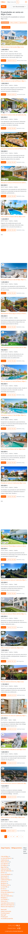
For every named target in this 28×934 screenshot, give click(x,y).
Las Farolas (5, 894)
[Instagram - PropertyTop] (19, 928)
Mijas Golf (4, 867)
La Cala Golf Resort (7, 858)
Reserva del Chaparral (8, 906)
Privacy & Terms (12, 928)
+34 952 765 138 (11, 661)
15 (4, 179)
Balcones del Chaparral (8, 905)
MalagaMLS (3, 2)
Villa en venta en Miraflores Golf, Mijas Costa (13, 749)
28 (4, 445)
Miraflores (4, 883)
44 (4, 77)
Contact (3, 60)
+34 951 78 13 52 (11, 627)
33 (4, 276)
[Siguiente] (25, 37)
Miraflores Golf (6, 885)
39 (4, 145)
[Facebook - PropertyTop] (17, 928)
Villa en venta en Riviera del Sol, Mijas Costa (13, 216)
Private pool (4, 917)
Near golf (3, 915)
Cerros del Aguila (6, 874)
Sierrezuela (5, 876)
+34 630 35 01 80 (11, 695)
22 (4, 344)
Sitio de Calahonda (7, 871)
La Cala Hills (5, 887)
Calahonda (5, 860)
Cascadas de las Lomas (8, 903)
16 (4, 213)
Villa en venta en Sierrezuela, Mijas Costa (12, 47)
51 (4, 43)
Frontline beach (5, 913)
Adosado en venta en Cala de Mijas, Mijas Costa (14, 279)
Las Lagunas (5, 863)
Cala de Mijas (5, 856)
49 (4, 780)
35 (4, 610)
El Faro (4, 872)
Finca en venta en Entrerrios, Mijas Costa (12, 682)
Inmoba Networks (18, 931)
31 (4, 746)
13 (4, 576)
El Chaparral (5, 865)
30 (4, 411)
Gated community (6, 911)
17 (4, 712)
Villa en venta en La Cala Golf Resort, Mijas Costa (14, 81)
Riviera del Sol (6, 862)
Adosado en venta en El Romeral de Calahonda (14, 182)
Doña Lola (4, 901)
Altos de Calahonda (7, 896)
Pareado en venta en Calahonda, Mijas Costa (13, 483)
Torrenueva (5, 890)
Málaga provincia (16, 848)
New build (3, 909)
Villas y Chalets (14, 22)
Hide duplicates (6, 27)
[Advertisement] (14, 248)
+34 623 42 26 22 (11, 60)
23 (4, 542)
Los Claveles (5, 899)
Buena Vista (5, 878)
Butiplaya (4, 897)
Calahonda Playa (6, 880)
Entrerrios (4, 881)
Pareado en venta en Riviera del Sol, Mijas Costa (14, 614)
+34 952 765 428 (11, 128)
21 (4, 310)
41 (4, 678)
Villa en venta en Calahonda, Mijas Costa (12, 648)
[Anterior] (2, 37)
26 (4, 377)
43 (4, 111)
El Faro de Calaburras (7, 892)
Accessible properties (7, 918)
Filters (3, 6)
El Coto (3, 888)
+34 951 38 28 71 (11, 830)
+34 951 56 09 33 (11, 94)
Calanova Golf (6, 869)
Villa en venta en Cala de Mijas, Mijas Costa (13, 817)
